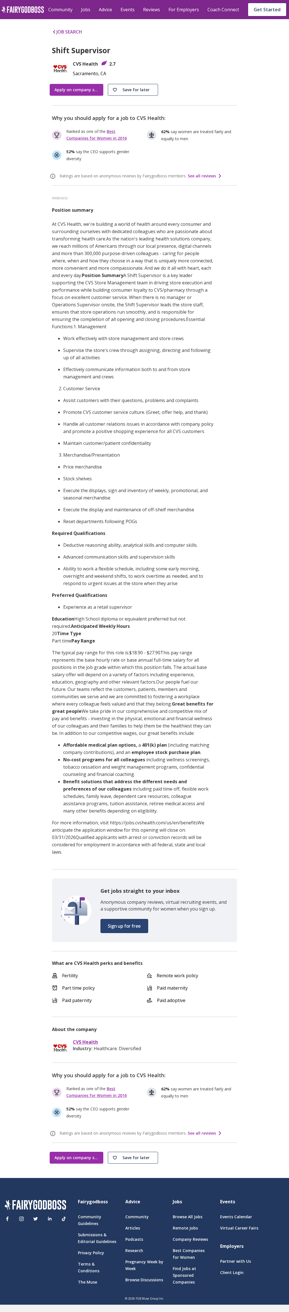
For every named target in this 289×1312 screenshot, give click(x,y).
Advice (105, 9)
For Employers (183, 9)
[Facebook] (7, 1218)
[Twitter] (35, 1218)
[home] (22, 9)
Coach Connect (223, 9)
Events (128, 9)
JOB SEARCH (69, 32)
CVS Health (85, 1042)
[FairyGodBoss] (35, 1205)
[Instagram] (21, 1218)
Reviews (151, 9)
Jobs (85, 9)
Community (60, 9)
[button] (133, 90)
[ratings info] (53, 176)
